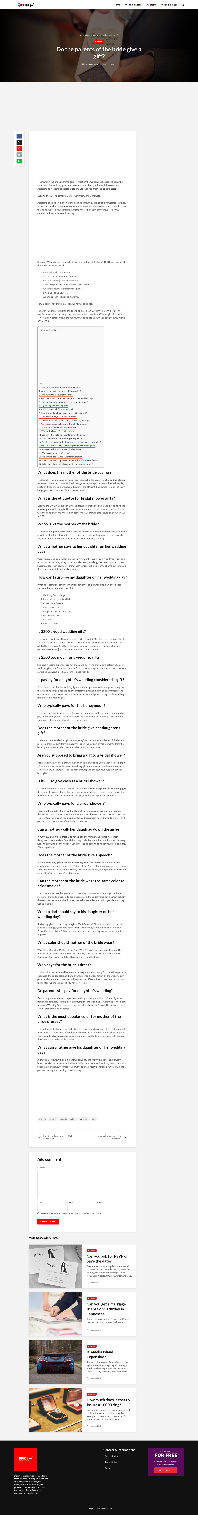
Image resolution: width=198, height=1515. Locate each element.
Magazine (151, 4)
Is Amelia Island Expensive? (100, 1354)
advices (42, 1119)
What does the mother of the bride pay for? (60, 387)
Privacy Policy (111, 1456)
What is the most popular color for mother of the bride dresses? (70, 460)
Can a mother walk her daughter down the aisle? (63, 435)
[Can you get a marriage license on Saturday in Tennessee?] (55, 1314)
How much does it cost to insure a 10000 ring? (108, 1402)
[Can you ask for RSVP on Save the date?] (55, 1266)
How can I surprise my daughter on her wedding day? (64, 402)
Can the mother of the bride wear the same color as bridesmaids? (71, 442)
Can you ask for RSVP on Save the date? (107, 1258)
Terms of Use (111, 1462)
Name (40, 1203)
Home (117, 4)
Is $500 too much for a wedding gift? (58, 409)
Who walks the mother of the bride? (57, 394)
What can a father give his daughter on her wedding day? (67, 464)
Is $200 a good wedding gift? (54, 405)
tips (93, 1119)
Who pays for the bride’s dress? (56, 453)
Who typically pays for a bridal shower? (58, 431)
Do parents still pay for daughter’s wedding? (62, 456)
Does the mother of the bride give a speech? (62, 438)
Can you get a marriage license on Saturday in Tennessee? (106, 1309)
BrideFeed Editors (93, 64)
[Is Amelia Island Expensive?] (55, 1362)
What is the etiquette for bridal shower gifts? (61, 391)
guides (73, 1119)
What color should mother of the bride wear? (62, 449)
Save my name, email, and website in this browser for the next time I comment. (72, 1213)
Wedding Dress (133, 4)
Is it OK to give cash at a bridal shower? (59, 427)
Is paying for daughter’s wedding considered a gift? (64, 413)
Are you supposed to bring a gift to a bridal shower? (64, 424)
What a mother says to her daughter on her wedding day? (67, 398)
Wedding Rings (169, 4)
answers (53, 1119)
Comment (41, 1168)
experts (63, 1119)
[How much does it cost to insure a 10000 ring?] (55, 1409)
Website (100, 1203)
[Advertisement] (99, 106)
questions (84, 1119)
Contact (108, 1468)
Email (70, 1203)
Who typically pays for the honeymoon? (59, 416)
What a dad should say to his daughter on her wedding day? (68, 445)
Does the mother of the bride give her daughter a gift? (66, 420)
